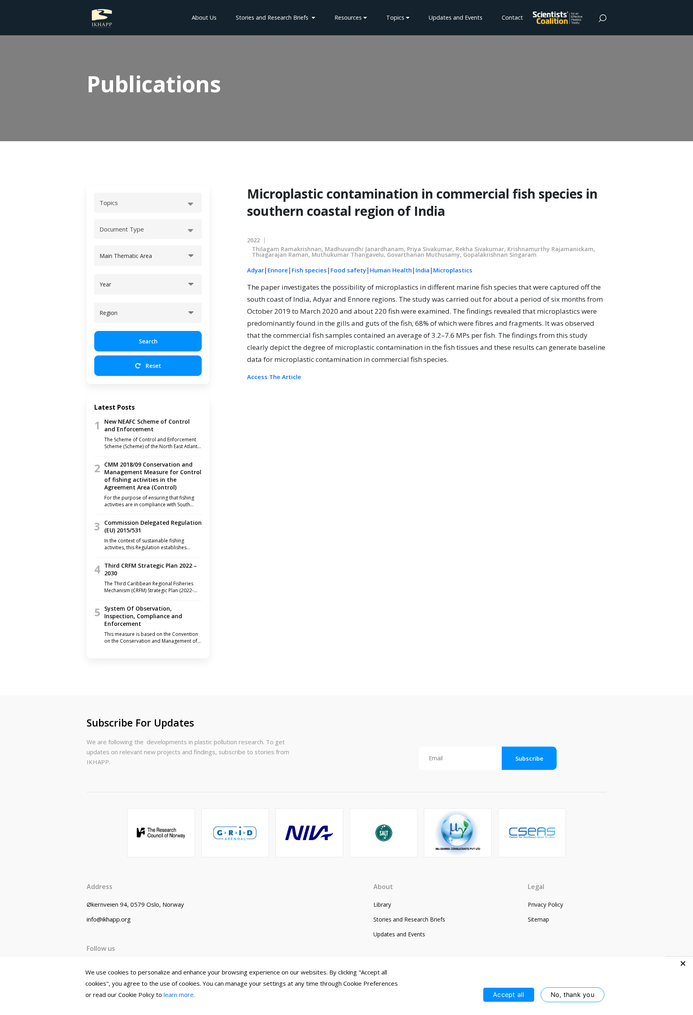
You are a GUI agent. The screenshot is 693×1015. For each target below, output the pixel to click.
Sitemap (538, 919)
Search (148, 341)
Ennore (277, 270)
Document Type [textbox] (121, 229)
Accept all (509, 995)
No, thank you (572, 995)
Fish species (309, 270)
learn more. (179, 995)
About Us (204, 17)
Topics (396, 17)
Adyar (255, 270)
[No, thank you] (683, 963)
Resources (348, 17)
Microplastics (452, 270)
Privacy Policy (545, 904)
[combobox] (148, 203)
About (383, 886)
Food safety (348, 270)
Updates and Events (455, 17)
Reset (152, 365)
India (422, 270)
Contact (512, 17)
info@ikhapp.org (109, 919)
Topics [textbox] (108, 203)
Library (382, 904)
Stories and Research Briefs (274, 17)
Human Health (391, 270)
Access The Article (274, 377)
